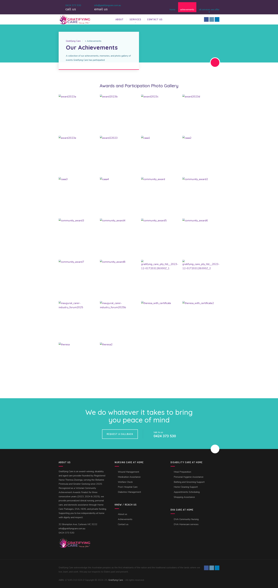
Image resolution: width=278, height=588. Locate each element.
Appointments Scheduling (187, 492)
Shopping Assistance (184, 497)
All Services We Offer (209, 9)
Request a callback (120, 434)
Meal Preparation (182, 471)
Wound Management (128, 471)
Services (135, 19)
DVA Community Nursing (186, 519)
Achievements (187, 9)
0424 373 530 (66, 532)
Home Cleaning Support (186, 487)
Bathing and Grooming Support (189, 482)
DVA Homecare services (186, 524)
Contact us (155, 19)
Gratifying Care (115, 580)
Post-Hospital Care (128, 487)
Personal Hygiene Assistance (188, 477)
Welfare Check (125, 482)
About (120, 19)
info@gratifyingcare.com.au (72, 528)
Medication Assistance (129, 477)
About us (122, 514)
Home (172, 9)
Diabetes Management (129, 492)
